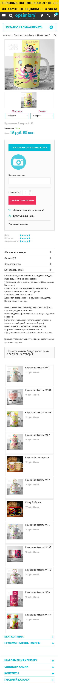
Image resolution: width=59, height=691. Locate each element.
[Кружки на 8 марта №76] (15, 531)
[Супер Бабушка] (15, 509)
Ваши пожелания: (16, 175)
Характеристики (12, 264)
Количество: (14, 192)
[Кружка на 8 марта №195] (15, 554)
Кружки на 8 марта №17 (37, 480)
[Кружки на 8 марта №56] (15, 599)
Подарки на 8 (44, 35)
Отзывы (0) (10, 258)
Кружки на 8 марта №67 (37, 435)
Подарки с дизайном (24, 35)
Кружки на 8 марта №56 (37, 592)
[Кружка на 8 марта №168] (15, 419)
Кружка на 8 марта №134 (38, 390)
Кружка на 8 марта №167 (38, 614)
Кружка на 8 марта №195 (38, 547)
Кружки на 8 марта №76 (37, 525)
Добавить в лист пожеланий (28, 210)
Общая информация (15, 252)
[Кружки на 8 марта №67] (15, 442)
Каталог (7, 35)
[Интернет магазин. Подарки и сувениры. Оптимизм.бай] (29, 16)
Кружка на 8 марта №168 (38, 412)
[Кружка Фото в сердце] (15, 464)
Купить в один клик (23, 216)
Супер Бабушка (33, 502)
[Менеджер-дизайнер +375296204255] (48, 15)
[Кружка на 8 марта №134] (15, 397)
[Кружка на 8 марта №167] (15, 621)
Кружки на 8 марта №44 (37, 367)
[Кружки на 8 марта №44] (15, 374)
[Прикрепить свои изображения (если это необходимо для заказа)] (18, 162)
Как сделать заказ (14, 270)
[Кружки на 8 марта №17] (15, 487)
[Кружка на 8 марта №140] (15, 576)
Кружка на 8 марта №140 (38, 570)
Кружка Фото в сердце (37, 457)
